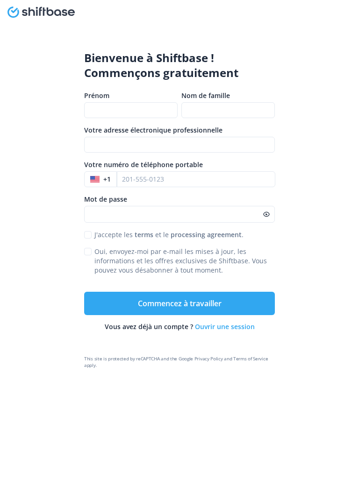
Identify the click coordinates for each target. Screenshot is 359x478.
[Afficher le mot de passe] (266, 214)
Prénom (96, 95)
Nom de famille (205, 95)
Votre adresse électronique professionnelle (153, 130)
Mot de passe (105, 199)
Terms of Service (250, 358)
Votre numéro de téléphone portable (143, 164)
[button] (100, 179)
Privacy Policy (208, 358)
